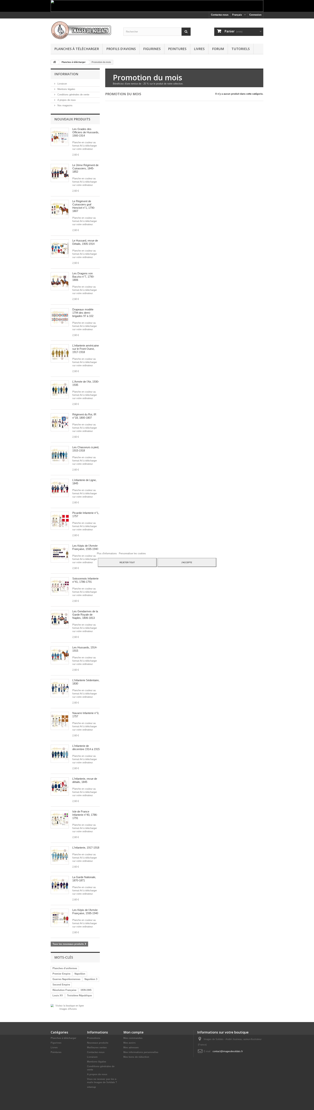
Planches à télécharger (76, 49)
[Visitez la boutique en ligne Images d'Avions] (68, 1007)
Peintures (177, 49)
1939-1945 (85, 990)
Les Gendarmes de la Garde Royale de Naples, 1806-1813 (85, 614)
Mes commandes (132, 1038)
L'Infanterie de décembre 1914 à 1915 (86, 747)
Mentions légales (66, 89)
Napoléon (80, 973)
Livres (199, 49)
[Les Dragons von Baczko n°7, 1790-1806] (60, 281)
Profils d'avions (121, 49)
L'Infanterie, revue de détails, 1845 (84, 780)
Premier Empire (61, 973)
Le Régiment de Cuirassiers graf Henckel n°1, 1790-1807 (83, 206)
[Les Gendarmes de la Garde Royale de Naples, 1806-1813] (60, 619)
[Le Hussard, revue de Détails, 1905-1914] (60, 248)
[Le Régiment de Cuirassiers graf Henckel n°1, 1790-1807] (60, 209)
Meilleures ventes (97, 1047)
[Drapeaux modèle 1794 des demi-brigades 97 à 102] (60, 317)
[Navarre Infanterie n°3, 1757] (60, 721)
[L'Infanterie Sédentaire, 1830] (60, 688)
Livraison (62, 83)
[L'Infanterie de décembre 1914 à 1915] (60, 754)
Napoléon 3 (90, 979)
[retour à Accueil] (54, 62)
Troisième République (79, 995)
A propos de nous (66, 100)
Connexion (255, 14)
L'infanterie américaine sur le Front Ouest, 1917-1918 (85, 349)
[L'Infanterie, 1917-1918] (60, 855)
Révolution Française (64, 990)
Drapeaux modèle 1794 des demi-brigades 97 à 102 (82, 312)
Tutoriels (241, 49)
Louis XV (58, 995)
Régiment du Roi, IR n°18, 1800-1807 (84, 416)
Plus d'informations (107, 553)
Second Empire (61, 984)
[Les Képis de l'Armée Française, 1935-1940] (60, 553)
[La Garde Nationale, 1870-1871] (60, 885)
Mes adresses (131, 1047)
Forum (218, 49)
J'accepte (186, 562)
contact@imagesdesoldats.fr (228, 1051)
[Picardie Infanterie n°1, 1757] (60, 521)
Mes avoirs (129, 1042)
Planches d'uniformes (65, 968)
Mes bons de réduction (136, 1057)
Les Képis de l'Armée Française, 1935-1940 (85, 547)
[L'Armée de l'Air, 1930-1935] (60, 389)
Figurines (152, 49)
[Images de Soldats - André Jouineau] (84, 30)
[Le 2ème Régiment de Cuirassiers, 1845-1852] (60, 173)
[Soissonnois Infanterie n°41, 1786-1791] (60, 586)
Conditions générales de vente (73, 94)
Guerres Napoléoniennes (66, 979)
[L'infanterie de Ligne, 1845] (60, 488)
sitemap (91, 1087)
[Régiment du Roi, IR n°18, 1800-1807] (60, 422)
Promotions (93, 1038)
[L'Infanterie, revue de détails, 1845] (60, 786)
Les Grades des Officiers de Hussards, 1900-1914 (85, 132)
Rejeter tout (127, 562)
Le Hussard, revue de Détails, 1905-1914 (85, 242)
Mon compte (133, 1032)
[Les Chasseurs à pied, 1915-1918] (60, 455)
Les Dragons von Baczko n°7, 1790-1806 (83, 276)
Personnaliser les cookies (132, 553)
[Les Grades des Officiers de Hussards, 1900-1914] (60, 137)
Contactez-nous (219, 14)
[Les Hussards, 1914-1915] (60, 655)
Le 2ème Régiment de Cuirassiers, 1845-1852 (85, 168)
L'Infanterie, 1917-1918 (85, 847)
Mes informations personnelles (140, 1052)
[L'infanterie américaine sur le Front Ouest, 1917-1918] (60, 353)
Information (66, 74)
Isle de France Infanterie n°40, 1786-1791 (85, 815)
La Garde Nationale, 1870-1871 (84, 879)
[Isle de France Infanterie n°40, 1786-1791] (60, 819)
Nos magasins (65, 105)
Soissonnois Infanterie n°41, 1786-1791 (85, 580)
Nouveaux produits (72, 119)
